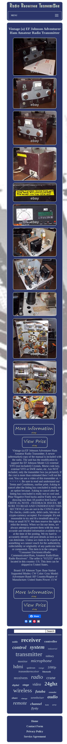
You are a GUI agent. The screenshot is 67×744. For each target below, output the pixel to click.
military (50, 656)
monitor (22, 661)
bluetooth (46, 672)
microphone (41, 660)
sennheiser (37, 697)
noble (15, 642)
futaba (40, 691)
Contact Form (34, 726)
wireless (22, 690)
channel (36, 704)
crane (50, 677)
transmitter (29, 654)
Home (34, 721)
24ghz (50, 683)
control (19, 647)
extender (52, 692)
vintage (24, 698)
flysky (34, 708)
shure (15, 698)
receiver (31, 640)
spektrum (31, 668)
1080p (52, 667)
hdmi (18, 666)
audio (52, 696)
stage (26, 684)
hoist (47, 705)
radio (37, 677)
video (36, 684)
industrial (52, 648)
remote (20, 703)
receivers (21, 678)
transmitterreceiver (29, 671)
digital (15, 685)
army (54, 705)
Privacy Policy (34, 731)
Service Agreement (35, 736)
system (37, 647)
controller (50, 641)
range (41, 668)
